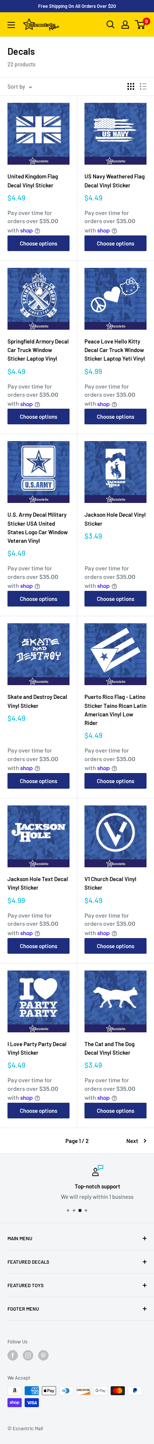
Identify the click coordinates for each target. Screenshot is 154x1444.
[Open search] (111, 24)
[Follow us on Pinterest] (43, 1355)
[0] (140, 24)
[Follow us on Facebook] (12, 1355)
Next (132, 1140)
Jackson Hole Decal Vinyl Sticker (115, 518)
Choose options (38, 243)
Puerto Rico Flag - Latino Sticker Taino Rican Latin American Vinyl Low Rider (115, 709)
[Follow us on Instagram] (28, 1355)
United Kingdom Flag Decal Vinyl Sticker (32, 180)
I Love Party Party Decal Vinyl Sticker (37, 1048)
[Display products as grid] (130, 86)
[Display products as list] (143, 86)
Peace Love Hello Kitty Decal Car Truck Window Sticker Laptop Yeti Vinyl (114, 350)
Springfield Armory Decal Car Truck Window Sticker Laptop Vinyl (38, 350)
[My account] (125, 24)
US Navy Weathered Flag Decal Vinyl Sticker (114, 180)
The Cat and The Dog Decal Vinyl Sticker (109, 1048)
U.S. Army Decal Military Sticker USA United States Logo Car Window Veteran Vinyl (37, 527)
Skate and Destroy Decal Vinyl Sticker (37, 701)
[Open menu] (11, 25)
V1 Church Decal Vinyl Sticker (110, 883)
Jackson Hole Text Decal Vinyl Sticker (37, 883)
